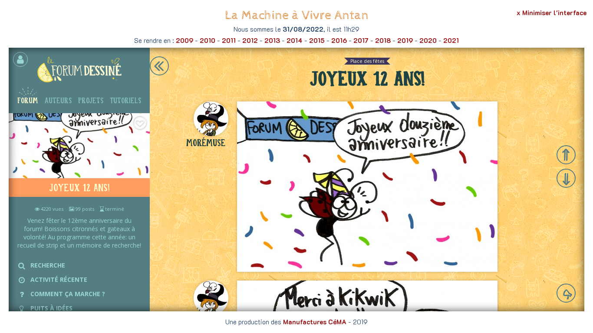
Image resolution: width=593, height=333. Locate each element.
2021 (451, 40)
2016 (339, 40)
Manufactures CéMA (314, 321)
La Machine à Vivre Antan (297, 15)
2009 (184, 40)
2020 (428, 40)
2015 (317, 40)
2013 (272, 40)
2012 (250, 40)
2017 (361, 40)
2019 (405, 40)
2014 (295, 40)
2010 (207, 40)
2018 (383, 40)
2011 (229, 40)
